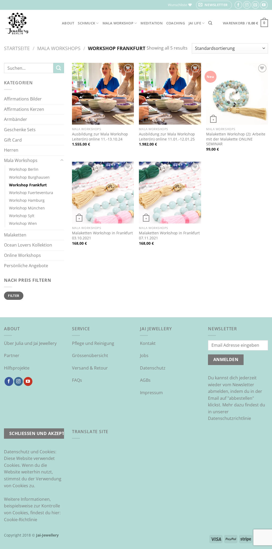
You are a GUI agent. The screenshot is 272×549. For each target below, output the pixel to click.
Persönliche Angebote (26, 266)
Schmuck (86, 23)
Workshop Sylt (21, 215)
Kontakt (148, 343)
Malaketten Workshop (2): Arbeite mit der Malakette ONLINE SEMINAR (235, 139)
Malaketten (15, 235)
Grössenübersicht (90, 355)
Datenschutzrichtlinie (229, 418)
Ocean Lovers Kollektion (28, 245)
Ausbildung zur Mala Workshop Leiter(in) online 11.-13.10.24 (100, 137)
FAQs (77, 380)
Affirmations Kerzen (24, 109)
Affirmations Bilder (23, 99)
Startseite (17, 48)
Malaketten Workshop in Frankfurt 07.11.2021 (169, 235)
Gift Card (13, 140)
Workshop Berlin (24, 169)
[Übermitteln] (58, 68)
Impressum (151, 393)
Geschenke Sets (20, 130)
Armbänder (15, 119)
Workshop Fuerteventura (31, 192)
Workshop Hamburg (27, 200)
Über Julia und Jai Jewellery (30, 343)
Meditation (152, 23)
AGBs (145, 380)
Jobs (144, 355)
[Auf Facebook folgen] (238, 5)
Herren (11, 150)
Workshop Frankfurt (28, 184)
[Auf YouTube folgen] (264, 5)
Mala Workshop (118, 23)
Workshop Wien (23, 223)
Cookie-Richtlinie (20, 519)
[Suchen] (210, 23)
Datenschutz (152, 368)
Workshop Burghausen (29, 177)
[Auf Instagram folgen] (247, 5)
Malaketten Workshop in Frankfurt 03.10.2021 (102, 235)
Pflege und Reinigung (93, 343)
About (68, 23)
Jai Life (195, 23)
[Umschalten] (62, 160)
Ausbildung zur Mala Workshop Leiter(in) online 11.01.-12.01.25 (167, 137)
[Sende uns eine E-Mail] (255, 5)
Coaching (175, 23)
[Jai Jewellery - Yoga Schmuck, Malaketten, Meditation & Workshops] (29, 23)
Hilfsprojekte (16, 368)
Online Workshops (22, 255)
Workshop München (27, 207)
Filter (13, 295)
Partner (11, 355)
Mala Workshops (58, 48)
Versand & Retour (90, 368)
